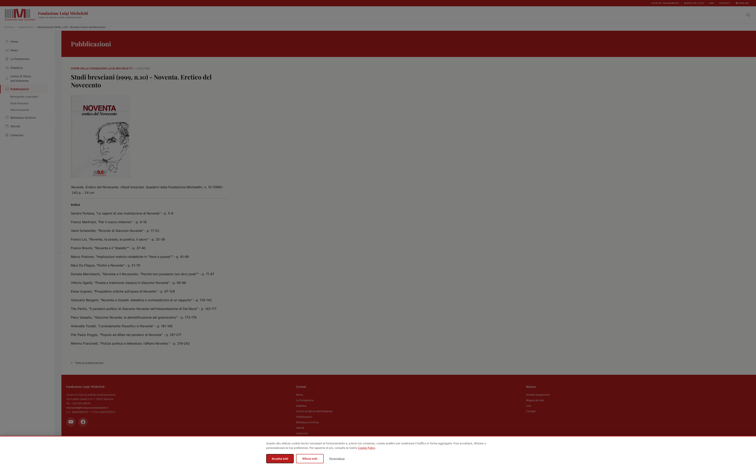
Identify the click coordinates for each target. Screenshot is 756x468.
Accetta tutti (280, 458)
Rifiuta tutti (309, 458)
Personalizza (337, 458)
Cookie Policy (366, 447)
